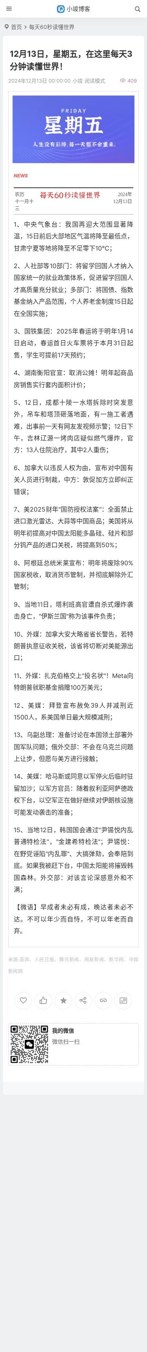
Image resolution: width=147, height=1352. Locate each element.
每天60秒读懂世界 (51, 26)
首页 (16, 26)
